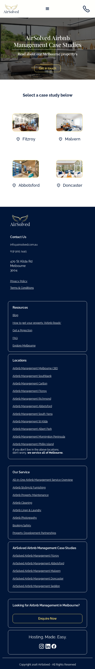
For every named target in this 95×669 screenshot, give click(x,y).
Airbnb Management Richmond (32, 398)
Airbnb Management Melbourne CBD (35, 368)
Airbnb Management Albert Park (32, 428)
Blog (15, 315)
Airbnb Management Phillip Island (33, 444)
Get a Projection (22, 330)
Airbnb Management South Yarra (33, 414)
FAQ (15, 338)
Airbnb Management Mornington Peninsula (39, 436)
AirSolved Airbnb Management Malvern (37, 570)
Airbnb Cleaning (22, 502)
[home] (11, 9)
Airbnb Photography (25, 517)
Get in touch (47, 68)
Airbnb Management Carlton (30, 383)
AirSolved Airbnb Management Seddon (36, 586)
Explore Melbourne (24, 345)
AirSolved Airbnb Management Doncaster (38, 578)
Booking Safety (22, 525)
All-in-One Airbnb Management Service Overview (43, 479)
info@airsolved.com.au (24, 244)
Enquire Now (47, 618)
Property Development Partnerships (34, 533)
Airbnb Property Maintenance (31, 495)
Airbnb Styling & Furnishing (29, 487)
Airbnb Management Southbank (32, 376)
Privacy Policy (18, 281)
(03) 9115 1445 (18, 251)
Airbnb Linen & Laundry (27, 510)
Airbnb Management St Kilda (30, 421)
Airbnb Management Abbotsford (32, 406)
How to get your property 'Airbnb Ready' (37, 322)
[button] (47, 8)
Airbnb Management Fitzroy (30, 391)
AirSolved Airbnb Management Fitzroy (36, 555)
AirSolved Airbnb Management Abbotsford (38, 563)
